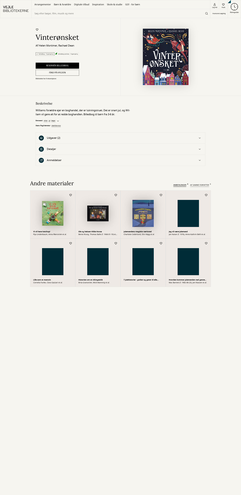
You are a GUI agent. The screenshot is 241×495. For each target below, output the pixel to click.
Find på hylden (57, 72)
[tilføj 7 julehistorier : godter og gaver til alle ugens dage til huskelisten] (161, 243)
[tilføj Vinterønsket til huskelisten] (37, 29)
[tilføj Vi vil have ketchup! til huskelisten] (70, 195)
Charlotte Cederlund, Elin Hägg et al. (139, 234)
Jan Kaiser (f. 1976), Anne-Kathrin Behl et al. (187, 234)
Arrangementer (43, 4)
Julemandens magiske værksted (138, 231)
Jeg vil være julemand (178, 231)
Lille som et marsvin (42, 280)
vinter (46, 120)
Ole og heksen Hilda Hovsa (90, 231)
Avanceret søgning (219, 13)
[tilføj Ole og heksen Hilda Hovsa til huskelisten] (115, 195)
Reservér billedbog (57, 65)
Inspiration (98, 4)
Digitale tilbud (81, 4)
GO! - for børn (132, 4)
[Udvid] (57, 120)
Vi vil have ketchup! (41, 231)
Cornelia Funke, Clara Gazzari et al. (48, 283)
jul (49, 120)
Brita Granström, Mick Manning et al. (94, 283)
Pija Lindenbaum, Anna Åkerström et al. (50, 234)
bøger (53, 120)
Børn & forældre (62, 4)
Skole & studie (114, 4)
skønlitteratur (56, 126)
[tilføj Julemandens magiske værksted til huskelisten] (161, 195)
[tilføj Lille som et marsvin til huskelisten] (70, 243)
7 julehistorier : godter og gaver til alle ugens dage (140, 280)
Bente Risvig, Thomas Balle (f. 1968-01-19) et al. (97, 234)
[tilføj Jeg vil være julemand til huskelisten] (206, 195)
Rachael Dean (66, 45)
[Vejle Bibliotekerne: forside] (15, 9)
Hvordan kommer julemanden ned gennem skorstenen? (188, 280)
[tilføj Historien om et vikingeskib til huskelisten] (115, 243)
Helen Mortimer (48, 45)
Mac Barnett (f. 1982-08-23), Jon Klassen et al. (188, 283)
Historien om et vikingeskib (90, 280)
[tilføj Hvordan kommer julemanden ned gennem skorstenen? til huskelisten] (206, 243)
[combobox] (121, 13)
